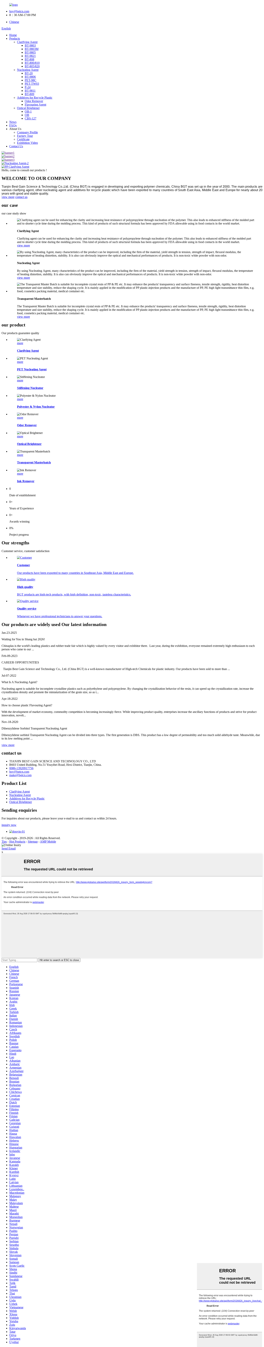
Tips (4, 841)
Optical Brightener (28, 108)
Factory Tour (25, 135)
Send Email (9, 848)
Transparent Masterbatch (34, 462)
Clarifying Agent (27, 42)
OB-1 (28, 111)
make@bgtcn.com (20, 775)
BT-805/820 (32, 66)
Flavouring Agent (35, 104)
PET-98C (30, 80)
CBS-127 (30, 118)
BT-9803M (31, 49)
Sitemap (33, 841)
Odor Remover (34, 101)
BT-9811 (30, 90)
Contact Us (16, 146)
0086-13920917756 (21, 768)
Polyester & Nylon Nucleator (36, 406)
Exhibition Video (27, 142)
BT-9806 (30, 76)
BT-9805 (30, 52)
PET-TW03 (32, 83)
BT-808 (29, 59)
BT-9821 (30, 56)
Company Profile (27, 132)
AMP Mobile (48, 841)
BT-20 (29, 73)
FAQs (13, 125)
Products (14, 38)
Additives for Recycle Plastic (34, 97)
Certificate (23, 139)
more (20, 343)
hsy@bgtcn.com (19, 11)
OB (27, 115)
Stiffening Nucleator (30, 388)
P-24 (28, 87)
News (12, 122)
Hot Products (17, 841)
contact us (21, 197)
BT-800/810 (32, 62)
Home (13, 35)
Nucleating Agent (27, 69)
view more (8, 197)
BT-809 (29, 94)
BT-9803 (30, 45)
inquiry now (9, 825)
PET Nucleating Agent (32, 369)
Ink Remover (25, 481)
